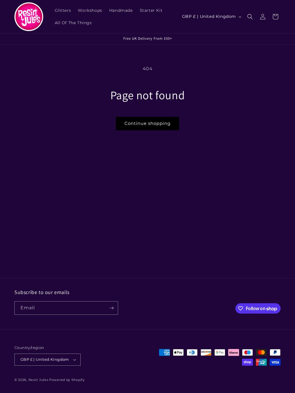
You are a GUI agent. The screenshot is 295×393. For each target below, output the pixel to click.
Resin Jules (38, 380)
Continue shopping (147, 123)
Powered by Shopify (67, 380)
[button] (250, 16)
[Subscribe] (111, 308)
